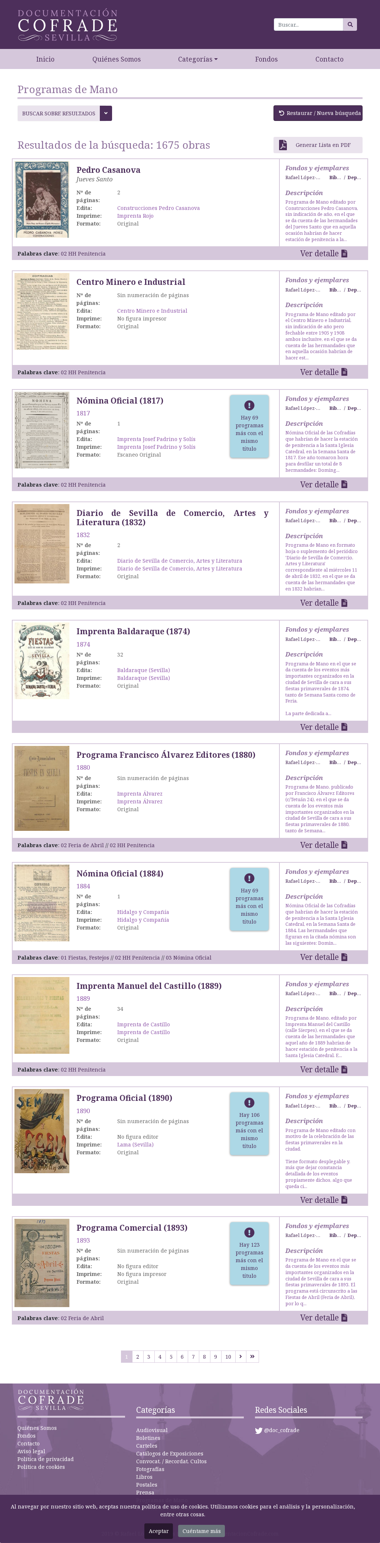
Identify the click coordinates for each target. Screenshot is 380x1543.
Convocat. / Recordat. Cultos (171, 1461)
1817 (83, 413)
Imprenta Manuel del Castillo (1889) (149, 986)
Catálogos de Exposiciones (169, 1453)
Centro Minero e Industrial (131, 282)
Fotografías (150, 1469)
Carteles (146, 1445)
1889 (83, 998)
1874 (83, 644)
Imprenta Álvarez (140, 793)
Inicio (45, 59)
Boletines (148, 1437)
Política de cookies (41, 1466)
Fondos (266, 59)
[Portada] (41, 1014)
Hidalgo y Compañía (143, 911)
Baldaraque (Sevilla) (143, 670)
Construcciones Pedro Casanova (158, 207)
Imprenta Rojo (135, 215)
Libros (144, 1476)
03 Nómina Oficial (189, 957)
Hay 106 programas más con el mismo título (249, 1130)
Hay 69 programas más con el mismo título (249, 433)
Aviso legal (31, 1451)
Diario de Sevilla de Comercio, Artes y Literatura (179, 560)
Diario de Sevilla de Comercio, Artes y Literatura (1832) (172, 517)
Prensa (145, 1492)
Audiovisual (152, 1430)
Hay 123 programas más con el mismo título (249, 1260)
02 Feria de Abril (82, 845)
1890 (83, 1110)
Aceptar (159, 1530)
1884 (83, 886)
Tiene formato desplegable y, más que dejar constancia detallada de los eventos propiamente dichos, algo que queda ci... (320, 1158)
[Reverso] (41, 311)
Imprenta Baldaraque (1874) (133, 631)
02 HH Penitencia (83, 253)
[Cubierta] (41, 660)
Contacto (329, 59)
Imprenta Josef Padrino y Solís (156, 438)
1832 (83, 534)
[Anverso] (41, 198)
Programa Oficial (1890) (124, 1098)
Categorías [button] (195, 59)
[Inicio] (67, 24)
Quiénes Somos (116, 59)
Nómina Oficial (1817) (119, 400)
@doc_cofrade (281, 1430)
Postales (146, 1484)
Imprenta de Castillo (143, 1024)
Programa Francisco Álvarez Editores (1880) (165, 755)
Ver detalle (319, 253)
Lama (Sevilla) (135, 1144)
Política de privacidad (45, 1459)
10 (228, 1356)
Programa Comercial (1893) (131, 1228)
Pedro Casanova (108, 170)
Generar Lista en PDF (323, 144)
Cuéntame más (202, 1530)
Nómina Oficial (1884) (119, 873)
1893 (83, 1240)
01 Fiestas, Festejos (85, 957)
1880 (83, 767)
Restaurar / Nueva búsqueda (324, 112)
